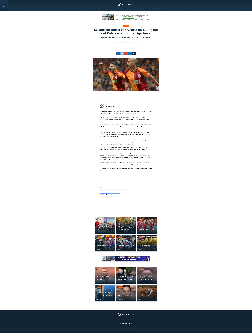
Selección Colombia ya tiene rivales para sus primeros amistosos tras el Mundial (146, 245)
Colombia (119, 269)
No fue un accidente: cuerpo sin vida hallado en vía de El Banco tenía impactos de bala (125, 295)
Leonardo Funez (129, 331)
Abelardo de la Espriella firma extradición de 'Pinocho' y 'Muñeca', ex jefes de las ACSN (125, 278)
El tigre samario (103, 189)
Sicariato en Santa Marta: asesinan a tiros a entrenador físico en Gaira (104, 278)
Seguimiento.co (109, 105)
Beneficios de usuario (128, 319)
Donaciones (137, 319)
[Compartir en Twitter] (122, 53)
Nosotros (107, 319)
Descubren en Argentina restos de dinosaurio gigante (146, 296)
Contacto (144, 319)
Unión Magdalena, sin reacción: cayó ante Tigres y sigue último (104, 245)
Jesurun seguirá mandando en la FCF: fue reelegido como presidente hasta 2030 (125, 228)
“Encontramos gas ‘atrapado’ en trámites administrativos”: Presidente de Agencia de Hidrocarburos (104, 295)
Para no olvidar (145, 9)
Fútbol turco (124, 189)
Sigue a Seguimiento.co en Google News (111, 194)
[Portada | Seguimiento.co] (126, 4)
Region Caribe (117, 9)
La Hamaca (137, 9)
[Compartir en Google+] (126, 53)
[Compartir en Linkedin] (130, 53)
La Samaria (102, 9)
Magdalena (109, 9)
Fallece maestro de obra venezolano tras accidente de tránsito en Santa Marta (146, 278)
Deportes (130, 9)
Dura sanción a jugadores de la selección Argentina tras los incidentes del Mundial (125, 245)
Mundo (123, 9)
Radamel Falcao (111, 189)
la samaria (99, 269)
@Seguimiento (110, 106)
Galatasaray (118, 189)
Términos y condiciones (116, 319)
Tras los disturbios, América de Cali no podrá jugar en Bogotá (146, 228)
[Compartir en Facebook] (118, 53)
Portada (95, 9)
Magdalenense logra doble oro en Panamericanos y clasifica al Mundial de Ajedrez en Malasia (104, 227)
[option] (126, 75)
